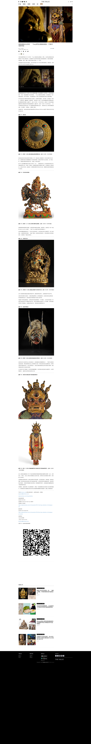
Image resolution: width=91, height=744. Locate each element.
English (19, 657)
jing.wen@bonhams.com (23, 493)
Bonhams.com (23, 492)
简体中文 (19, 656)
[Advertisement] (36, 570)
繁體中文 (19, 655)
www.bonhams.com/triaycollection (25, 496)
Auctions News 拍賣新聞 (40, 588)
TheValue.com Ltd (45, 662)
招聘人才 (31, 656)
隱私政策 (31, 657)
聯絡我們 (31, 655)
